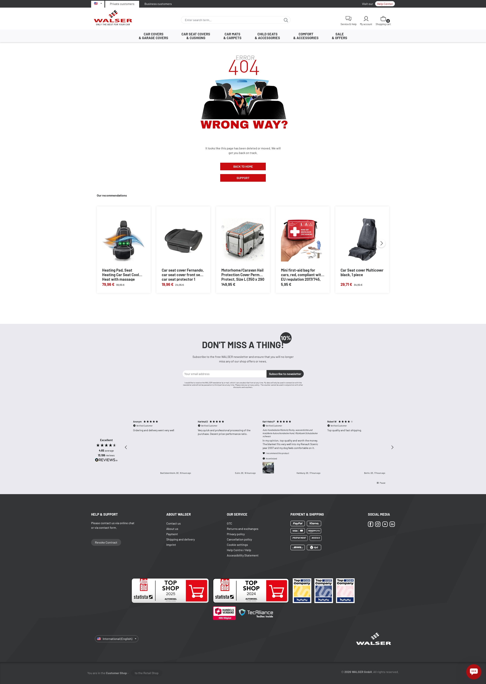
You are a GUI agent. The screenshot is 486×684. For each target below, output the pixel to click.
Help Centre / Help (239, 550)
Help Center (385, 4)
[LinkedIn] (392, 524)
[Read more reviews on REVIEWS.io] (106, 460)
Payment (172, 534)
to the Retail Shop (147, 673)
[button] (126, 447)
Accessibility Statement (243, 555)
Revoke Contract (106, 542)
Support (243, 178)
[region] (259, 447)
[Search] (286, 20)
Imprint (171, 544)
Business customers (158, 4)
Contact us (173, 523)
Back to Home (243, 166)
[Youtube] (385, 524)
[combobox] (231, 20)
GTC (229, 523)
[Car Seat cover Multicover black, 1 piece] (362, 239)
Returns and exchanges (242, 528)
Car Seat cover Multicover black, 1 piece (362, 272)
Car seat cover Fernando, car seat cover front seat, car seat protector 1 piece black (183, 274)
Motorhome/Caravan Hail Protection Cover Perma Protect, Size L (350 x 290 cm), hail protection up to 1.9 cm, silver (242, 274)
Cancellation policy (239, 539)
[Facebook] (370, 524)
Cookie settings (237, 544)
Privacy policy (236, 534)
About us (172, 528)
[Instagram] (377, 524)
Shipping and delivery (180, 539)
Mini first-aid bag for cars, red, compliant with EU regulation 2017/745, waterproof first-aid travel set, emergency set (302, 274)
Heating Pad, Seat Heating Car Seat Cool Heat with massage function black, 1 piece (121, 274)
